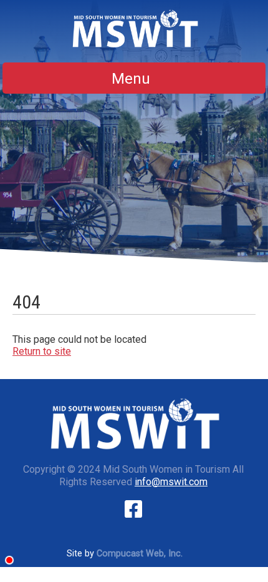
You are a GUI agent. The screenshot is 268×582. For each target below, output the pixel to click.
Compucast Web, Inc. (140, 553)
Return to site (41, 351)
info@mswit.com (171, 482)
